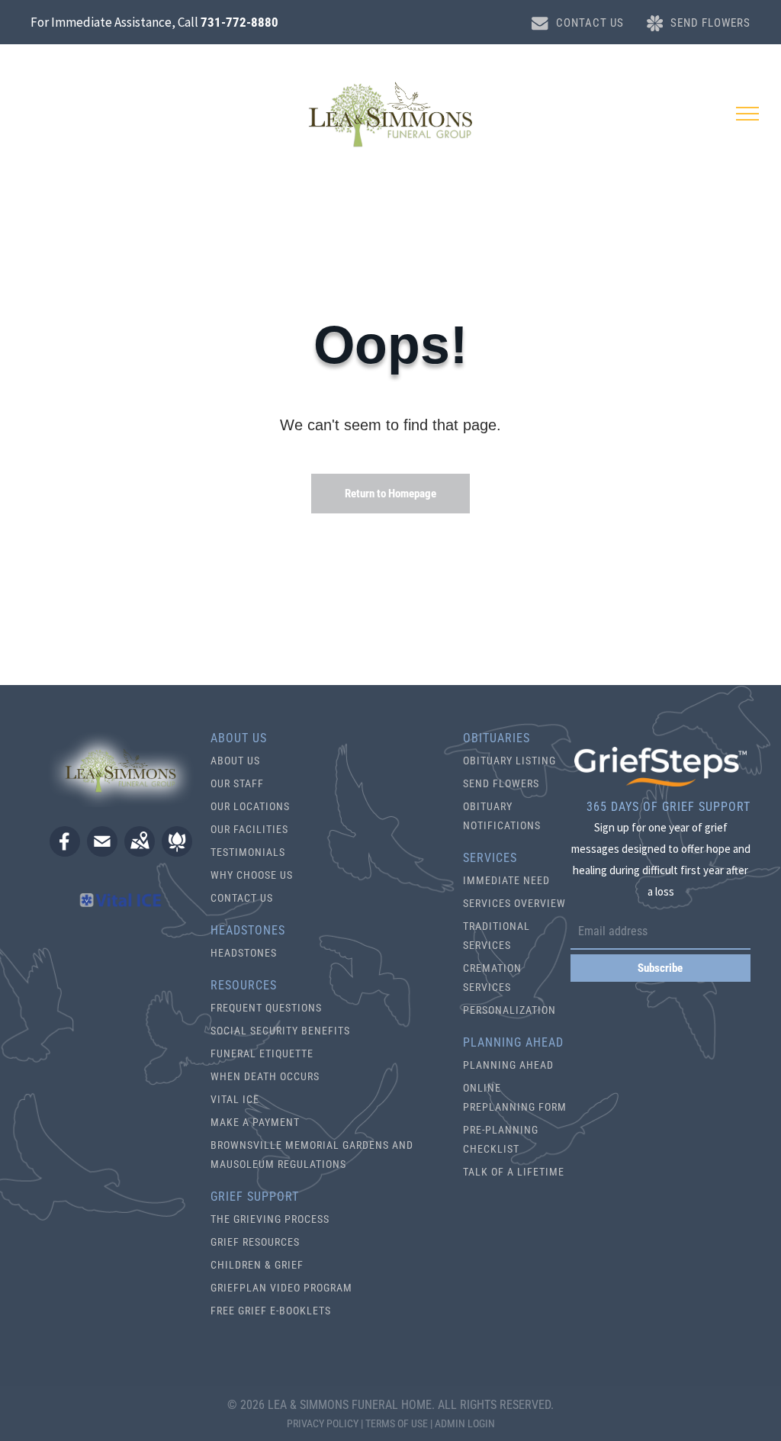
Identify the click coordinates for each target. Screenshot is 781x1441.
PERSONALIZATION (509, 1010)
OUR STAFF (237, 783)
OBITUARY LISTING (509, 760)
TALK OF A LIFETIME (513, 1172)
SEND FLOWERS (501, 783)
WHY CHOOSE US (252, 875)
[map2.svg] (139, 851)
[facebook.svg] (65, 851)
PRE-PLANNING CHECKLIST (500, 1139)
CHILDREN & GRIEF (257, 1265)
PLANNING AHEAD (508, 1065)
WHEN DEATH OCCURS (265, 1076)
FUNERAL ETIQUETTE (262, 1053)
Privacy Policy (322, 1423)
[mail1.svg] (102, 851)
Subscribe (660, 968)
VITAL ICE (235, 1099)
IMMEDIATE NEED (506, 880)
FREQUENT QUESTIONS (266, 1008)
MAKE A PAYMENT (255, 1122)
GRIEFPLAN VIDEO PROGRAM (281, 1288)
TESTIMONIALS (248, 852)
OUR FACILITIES (249, 829)
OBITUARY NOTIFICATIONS (502, 815)
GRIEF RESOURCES (255, 1242)
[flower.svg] (177, 851)
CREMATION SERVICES (492, 977)
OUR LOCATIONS (250, 806)
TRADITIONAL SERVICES (496, 935)
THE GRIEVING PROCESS (270, 1219)
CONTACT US (242, 898)
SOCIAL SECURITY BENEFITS (280, 1030)
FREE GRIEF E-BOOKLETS (271, 1310)
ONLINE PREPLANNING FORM (515, 1097)
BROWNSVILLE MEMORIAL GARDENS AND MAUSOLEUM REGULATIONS (312, 1154)
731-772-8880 (239, 22)
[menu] (747, 113)
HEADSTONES (244, 953)
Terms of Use (396, 1423)
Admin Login (465, 1423)
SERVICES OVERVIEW (514, 903)
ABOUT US (235, 760)
